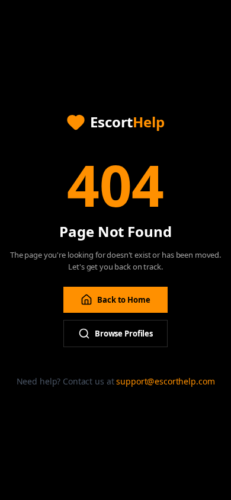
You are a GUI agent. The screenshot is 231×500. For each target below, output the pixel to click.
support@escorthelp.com (165, 381)
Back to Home (123, 299)
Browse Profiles (124, 333)
